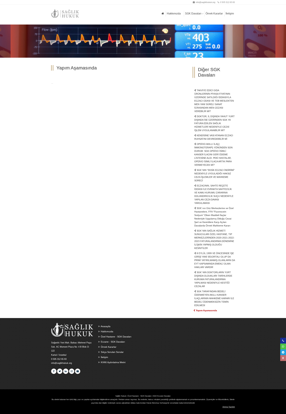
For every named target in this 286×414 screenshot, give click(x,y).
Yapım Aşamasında (206, 310)
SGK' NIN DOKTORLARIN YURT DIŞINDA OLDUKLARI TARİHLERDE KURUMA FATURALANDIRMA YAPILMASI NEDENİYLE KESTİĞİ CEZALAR (213, 279)
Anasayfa (105, 326)
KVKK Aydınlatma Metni (112, 362)
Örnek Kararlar (214, 13)
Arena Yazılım (228, 407)
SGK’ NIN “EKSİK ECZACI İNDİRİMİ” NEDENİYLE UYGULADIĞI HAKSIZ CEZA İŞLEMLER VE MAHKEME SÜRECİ (214, 175)
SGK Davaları (193, 13)
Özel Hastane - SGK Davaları (115, 336)
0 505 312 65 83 (227, 2)
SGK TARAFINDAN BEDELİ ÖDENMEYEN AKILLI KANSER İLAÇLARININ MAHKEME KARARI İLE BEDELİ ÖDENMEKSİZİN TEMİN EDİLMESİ (214, 298)
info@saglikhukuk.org (205, 2)
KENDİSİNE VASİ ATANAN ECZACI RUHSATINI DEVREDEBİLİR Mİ (213, 137)
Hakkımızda (174, 13)
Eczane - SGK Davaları (112, 341)
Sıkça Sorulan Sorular (112, 352)
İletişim (230, 13)
